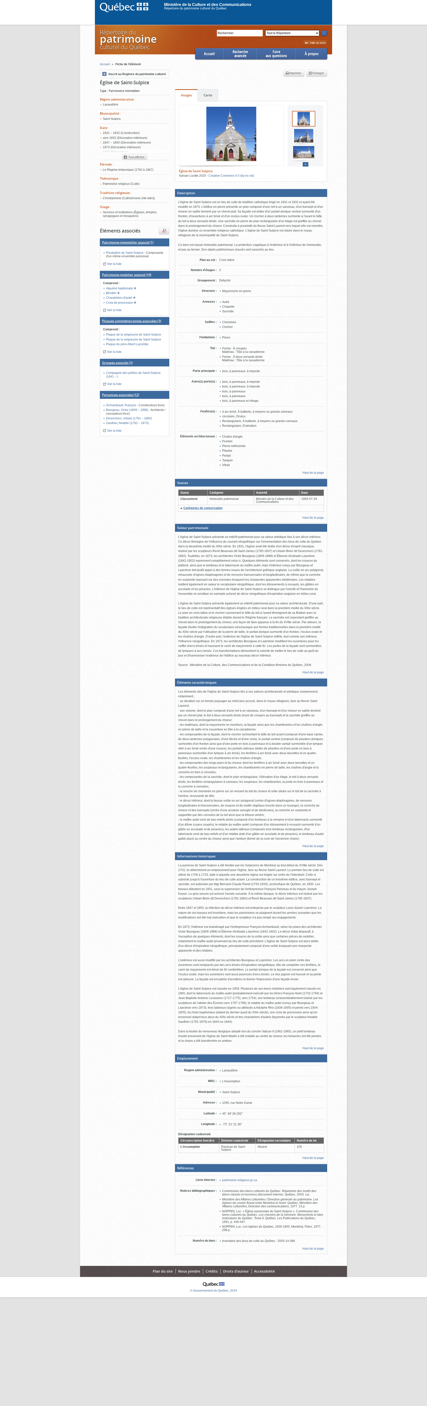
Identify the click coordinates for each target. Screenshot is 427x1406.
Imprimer (295, 73)
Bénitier (111, 293)
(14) (126, 275)
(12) (120, 395)
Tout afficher (136, 157)
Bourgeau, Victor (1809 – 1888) (127, 410)
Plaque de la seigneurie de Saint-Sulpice (133, 334)
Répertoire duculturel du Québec (128, 39)
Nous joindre (189, 1271)
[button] (251, 193)
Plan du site (163, 1271)
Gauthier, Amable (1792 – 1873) (127, 423)
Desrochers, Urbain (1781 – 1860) (129, 418)
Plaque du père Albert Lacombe (127, 344)
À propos (312, 53)
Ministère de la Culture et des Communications (207, 4)
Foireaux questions (276, 53)
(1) (127, 242)
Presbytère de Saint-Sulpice (125, 253)
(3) (131, 321)
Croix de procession (120, 302)
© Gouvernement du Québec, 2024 (213, 1290)
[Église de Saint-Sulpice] (231, 134)
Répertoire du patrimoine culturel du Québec (195, 8)
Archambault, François (121, 405)
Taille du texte (317, 43)
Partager (318, 73)
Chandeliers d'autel (119, 297)
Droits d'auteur (236, 1271)
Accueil (209, 53)
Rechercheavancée (240, 53)
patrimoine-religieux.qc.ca (239, 1180)
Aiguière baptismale (120, 288)
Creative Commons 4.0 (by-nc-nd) (231, 175)
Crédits (212, 1271)
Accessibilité (264, 1271)
